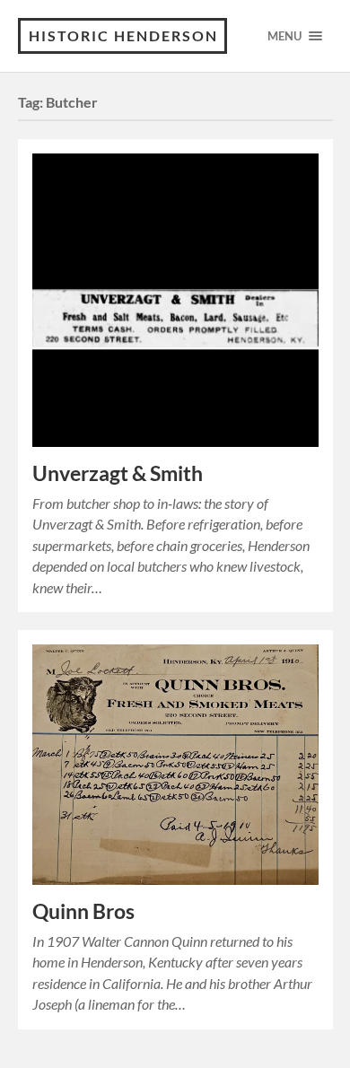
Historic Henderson (123, 35)
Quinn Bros (83, 911)
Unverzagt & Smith (117, 473)
